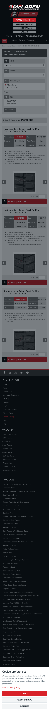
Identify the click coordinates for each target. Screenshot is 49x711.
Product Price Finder (25, 20)
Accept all (25, 694)
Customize (24, 706)
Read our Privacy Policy (11, 688)
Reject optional (24, 700)
